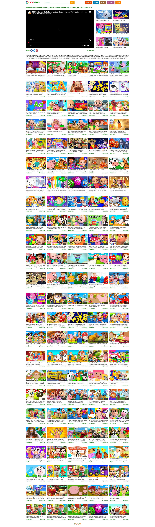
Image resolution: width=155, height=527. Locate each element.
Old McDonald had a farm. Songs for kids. (77, 305)
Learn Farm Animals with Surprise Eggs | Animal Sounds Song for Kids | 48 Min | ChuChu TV (119, 209)
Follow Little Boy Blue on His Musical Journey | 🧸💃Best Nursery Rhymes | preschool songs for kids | (35, 498)
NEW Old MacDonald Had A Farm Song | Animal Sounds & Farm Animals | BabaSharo (77, 133)
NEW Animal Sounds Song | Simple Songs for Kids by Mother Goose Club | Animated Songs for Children (98, 383)
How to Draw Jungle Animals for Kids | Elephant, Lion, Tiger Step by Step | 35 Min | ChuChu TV (35, 190)
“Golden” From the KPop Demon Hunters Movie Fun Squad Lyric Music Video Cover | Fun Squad (119, 190)
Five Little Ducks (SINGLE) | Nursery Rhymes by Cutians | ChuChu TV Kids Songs (97, 94)
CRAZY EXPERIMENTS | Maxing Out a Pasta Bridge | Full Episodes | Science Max (35, 286)
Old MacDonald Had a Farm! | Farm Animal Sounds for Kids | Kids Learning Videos (119, 171)
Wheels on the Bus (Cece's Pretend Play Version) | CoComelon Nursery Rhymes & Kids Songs (56, 248)
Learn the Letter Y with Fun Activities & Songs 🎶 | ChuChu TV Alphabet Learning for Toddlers (56, 152)
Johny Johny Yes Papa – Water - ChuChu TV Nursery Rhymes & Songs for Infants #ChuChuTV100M (77, 286)
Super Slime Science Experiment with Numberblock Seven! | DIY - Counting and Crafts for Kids (56, 190)
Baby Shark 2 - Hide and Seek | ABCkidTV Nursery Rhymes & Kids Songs (97, 113)
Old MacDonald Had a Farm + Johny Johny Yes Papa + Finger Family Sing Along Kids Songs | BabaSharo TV (97, 441)
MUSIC (103, 2)
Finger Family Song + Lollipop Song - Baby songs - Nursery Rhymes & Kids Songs (56, 441)
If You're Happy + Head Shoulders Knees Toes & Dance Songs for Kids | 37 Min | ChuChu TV (77, 171)
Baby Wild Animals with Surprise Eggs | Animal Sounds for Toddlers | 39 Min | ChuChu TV (119, 152)
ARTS (118, 2)
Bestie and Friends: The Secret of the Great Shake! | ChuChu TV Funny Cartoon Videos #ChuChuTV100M (76, 229)
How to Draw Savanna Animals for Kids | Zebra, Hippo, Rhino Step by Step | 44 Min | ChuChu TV (119, 94)
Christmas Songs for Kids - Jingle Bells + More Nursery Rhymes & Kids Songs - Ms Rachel (56, 75)
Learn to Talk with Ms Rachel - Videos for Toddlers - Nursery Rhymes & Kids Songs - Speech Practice (98, 229)
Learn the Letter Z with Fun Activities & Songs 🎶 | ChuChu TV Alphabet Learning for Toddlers (98, 75)
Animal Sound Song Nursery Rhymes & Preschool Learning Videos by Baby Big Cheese (119, 326)
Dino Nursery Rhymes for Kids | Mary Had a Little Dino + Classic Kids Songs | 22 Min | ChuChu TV (98, 190)
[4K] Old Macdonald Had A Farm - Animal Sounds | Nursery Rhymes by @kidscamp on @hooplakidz (77, 364)
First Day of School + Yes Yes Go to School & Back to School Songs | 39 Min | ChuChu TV (56, 267)
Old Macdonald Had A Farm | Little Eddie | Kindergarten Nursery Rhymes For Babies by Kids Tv (56, 307)
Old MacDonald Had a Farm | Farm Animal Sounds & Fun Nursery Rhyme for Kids (35, 422)
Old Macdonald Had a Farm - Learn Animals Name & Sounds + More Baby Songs (35, 326)
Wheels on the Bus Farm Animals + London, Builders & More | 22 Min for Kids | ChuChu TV (98, 248)
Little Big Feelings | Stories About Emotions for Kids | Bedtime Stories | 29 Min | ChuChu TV (56, 209)
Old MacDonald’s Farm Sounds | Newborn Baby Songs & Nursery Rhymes (75, 403)
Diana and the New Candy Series (75, 93)
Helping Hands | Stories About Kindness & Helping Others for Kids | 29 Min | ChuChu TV (98, 133)
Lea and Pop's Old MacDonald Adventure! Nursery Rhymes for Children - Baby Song (54, 403)
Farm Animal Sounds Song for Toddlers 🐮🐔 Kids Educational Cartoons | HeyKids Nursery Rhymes (56, 479)
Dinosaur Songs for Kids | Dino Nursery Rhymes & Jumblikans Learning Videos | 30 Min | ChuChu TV (77, 113)
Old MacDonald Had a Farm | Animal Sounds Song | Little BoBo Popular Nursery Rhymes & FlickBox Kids (55, 286)
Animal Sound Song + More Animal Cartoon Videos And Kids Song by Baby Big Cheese (35, 460)
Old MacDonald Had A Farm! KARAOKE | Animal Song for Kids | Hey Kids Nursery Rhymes (35, 267)
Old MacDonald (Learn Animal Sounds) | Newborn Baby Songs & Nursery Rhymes (77, 518)
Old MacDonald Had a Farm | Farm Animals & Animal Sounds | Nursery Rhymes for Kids (76, 383)
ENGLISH (88, 2)
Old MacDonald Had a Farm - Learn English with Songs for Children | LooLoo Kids (56, 518)
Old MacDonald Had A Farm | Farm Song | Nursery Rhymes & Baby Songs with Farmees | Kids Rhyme (119, 422)
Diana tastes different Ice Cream (54, 131)
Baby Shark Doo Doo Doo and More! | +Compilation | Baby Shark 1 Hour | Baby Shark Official (77, 209)
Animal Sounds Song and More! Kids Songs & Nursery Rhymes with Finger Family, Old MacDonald (35, 441)
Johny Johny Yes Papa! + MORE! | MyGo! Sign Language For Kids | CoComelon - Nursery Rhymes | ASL (119, 248)
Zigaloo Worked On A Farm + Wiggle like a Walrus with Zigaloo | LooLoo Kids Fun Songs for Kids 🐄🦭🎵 (98, 364)
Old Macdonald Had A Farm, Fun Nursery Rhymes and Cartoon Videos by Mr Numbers (35, 152)
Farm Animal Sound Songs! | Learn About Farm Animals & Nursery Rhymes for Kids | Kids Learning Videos (35, 403)
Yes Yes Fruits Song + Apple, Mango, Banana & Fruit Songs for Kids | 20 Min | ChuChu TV (119, 267)
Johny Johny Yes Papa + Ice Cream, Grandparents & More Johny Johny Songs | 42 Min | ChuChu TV (34, 248)
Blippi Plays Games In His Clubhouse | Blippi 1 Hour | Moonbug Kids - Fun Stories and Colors (35, 229)
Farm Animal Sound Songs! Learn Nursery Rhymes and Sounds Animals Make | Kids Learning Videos (97, 267)
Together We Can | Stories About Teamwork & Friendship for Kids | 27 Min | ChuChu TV (35, 75)
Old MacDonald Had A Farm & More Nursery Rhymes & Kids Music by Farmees (118, 479)
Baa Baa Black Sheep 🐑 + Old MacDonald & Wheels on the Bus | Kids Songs (56, 326)
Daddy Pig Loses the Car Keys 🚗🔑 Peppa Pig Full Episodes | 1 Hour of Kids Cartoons (119, 75)
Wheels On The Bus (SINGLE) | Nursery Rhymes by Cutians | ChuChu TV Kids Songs (35, 307)
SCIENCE (110, 2)
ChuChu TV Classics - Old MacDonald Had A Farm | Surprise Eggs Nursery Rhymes (76, 190)
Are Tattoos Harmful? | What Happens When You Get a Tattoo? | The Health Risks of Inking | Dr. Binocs (35, 171)
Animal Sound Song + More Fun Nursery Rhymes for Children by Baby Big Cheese (56, 460)
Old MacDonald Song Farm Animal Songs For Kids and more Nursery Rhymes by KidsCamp (98, 422)
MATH (96, 2)
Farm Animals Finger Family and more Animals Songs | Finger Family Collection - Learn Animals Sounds (119, 441)
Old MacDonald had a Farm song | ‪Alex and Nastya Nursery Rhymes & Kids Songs (118, 307)
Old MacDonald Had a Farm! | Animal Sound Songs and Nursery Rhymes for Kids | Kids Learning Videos (56, 171)
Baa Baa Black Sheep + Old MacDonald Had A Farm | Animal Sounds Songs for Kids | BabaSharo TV (98, 345)
